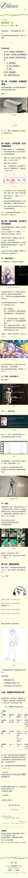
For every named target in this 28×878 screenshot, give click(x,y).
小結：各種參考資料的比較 (11, 75)
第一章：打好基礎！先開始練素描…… (14, 51)
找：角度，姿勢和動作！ (13, 66)
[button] (25, 10)
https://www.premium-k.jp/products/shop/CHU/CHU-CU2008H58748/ (10, 522)
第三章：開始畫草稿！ (10, 72)
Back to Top (15, 810)
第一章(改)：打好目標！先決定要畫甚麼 (15, 54)
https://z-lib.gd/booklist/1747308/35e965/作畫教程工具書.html (13, 774)
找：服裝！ (9, 69)
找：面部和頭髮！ (11, 63)
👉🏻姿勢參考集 (11, 411)
